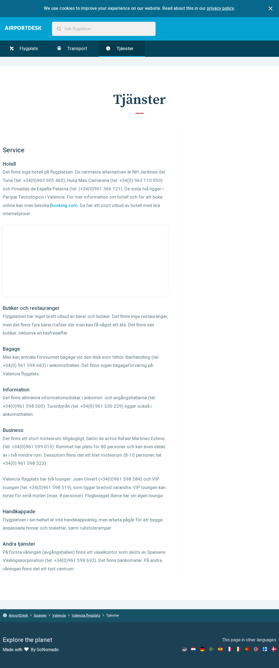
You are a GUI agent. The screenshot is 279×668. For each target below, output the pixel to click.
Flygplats (28, 48)
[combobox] (104, 29)
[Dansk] (274, 649)
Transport (76, 48)
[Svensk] (211, 649)
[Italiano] (238, 649)
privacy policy (220, 8)
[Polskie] (247, 649)
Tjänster (124, 48)
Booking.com (64, 205)
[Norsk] (256, 649)
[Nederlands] (193, 649)
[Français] (229, 649)
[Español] (220, 649)
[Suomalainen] (265, 649)
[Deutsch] (202, 649)
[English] (184, 649)
